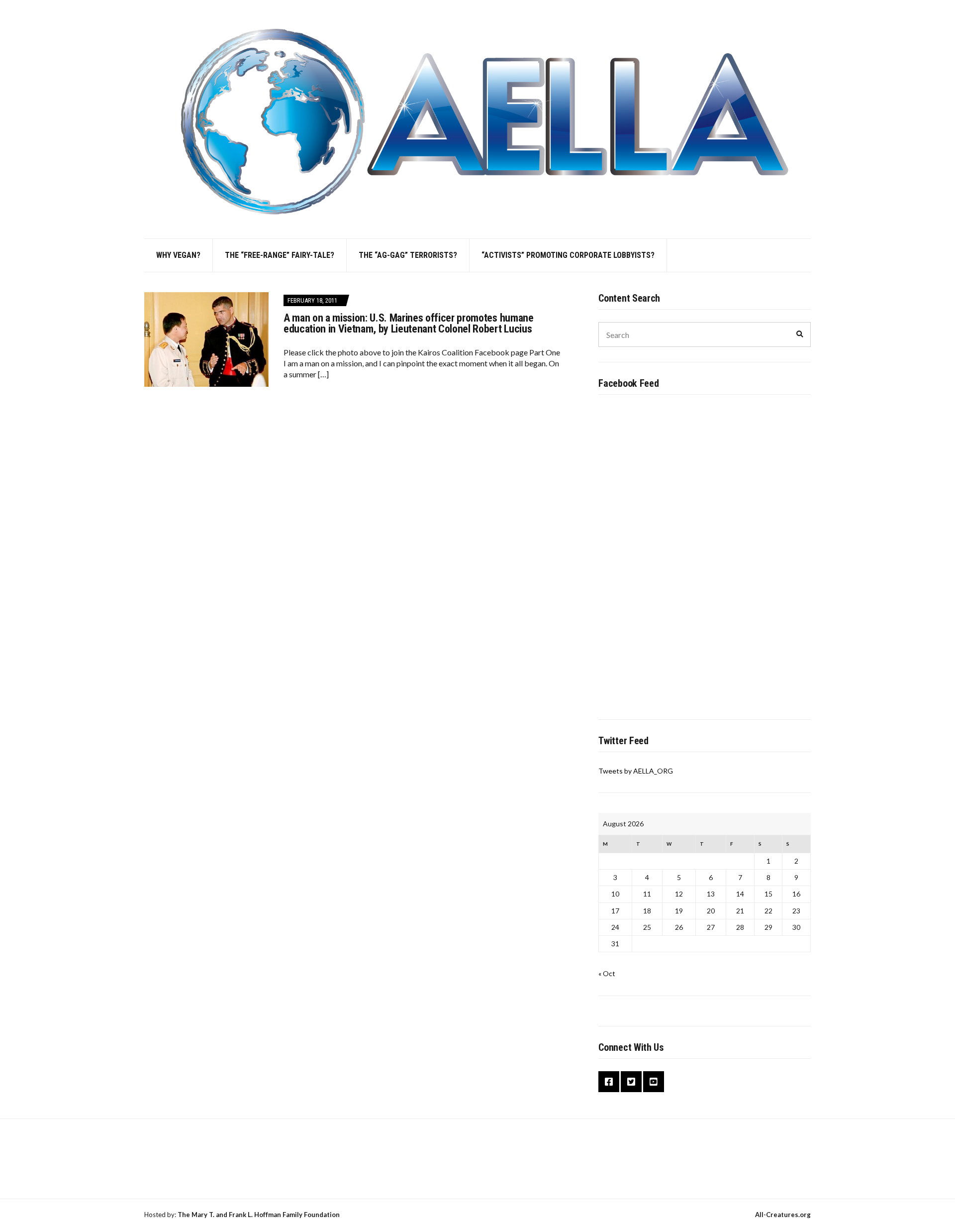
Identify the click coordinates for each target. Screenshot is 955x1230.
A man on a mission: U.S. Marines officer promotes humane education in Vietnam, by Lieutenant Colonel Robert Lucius (409, 323)
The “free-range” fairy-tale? (279, 255)
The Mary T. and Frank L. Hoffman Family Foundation (259, 1215)
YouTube (653, 1081)
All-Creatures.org (783, 1215)
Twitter (631, 1081)
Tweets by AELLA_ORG (635, 771)
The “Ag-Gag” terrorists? (408, 255)
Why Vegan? (178, 255)
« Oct (606, 973)
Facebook (608, 1081)
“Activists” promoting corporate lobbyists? (568, 255)
